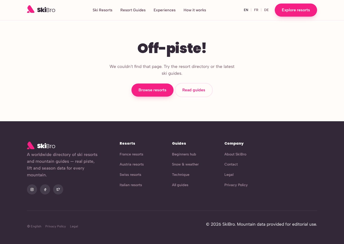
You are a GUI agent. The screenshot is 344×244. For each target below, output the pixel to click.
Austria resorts (132, 164)
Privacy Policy (236, 185)
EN (246, 10)
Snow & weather (185, 164)
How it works (195, 10)
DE (266, 10)
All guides (180, 185)
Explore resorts (296, 10)
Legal (228, 174)
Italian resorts (131, 185)
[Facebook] (45, 189)
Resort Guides (133, 10)
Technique (180, 174)
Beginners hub (184, 154)
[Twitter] (58, 189)
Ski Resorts (102, 10)
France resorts (131, 154)
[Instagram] (32, 189)
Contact (231, 164)
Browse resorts (152, 90)
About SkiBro (235, 154)
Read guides (193, 90)
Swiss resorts (130, 174)
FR (256, 10)
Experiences (165, 10)
